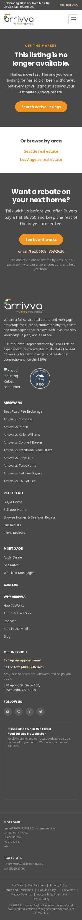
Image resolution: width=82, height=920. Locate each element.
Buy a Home (13, 502)
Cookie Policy (47, 890)
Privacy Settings (21, 894)
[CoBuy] (40, 378)
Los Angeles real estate (41, 159)
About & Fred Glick (17, 613)
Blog (7, 636)
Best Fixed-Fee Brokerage (23, 411)
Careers (11, 585)
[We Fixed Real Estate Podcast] (19, 712)
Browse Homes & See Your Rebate (30, 517)
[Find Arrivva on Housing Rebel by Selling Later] (15, 378)
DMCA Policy (41, 899)
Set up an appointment (23, 660)
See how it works (41, 239)
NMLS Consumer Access (40, 828)
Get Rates (11, 565)
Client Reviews (14, 533)
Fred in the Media (17, 628)
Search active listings (41, 106)
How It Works (14, 605)
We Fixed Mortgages (19, 573)
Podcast (10, 621)
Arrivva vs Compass (18, 419)
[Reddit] (40, 712)
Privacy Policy (58, 885)
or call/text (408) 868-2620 (41, 251)
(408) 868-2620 (68, 5)
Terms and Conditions (18, 890)
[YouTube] (8, 712)
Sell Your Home (15, 509)
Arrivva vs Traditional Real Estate (28, 450)
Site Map (17, 885)
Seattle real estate (41, 151)
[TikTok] (30, 712)
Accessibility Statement (52, 894)
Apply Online (13, 557)
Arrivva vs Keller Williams (22, 434)
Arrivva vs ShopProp (18, 458)
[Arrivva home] (19, 19)
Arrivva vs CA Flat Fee (20, 481)
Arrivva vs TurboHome (20, 465)
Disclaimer (68, 890)
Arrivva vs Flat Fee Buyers (23, 473)
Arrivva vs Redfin (16, 427)
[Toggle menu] (73, 19)
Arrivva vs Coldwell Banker (23, 442)
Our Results (12, 525)
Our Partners (36, 885)
